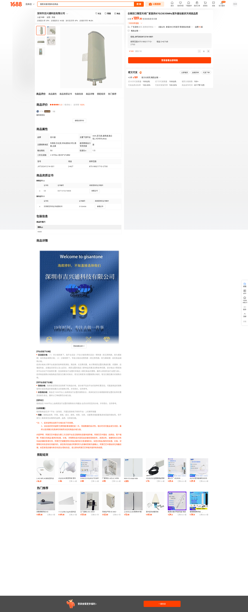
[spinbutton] (204, 51)
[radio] (50, 105)
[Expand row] (40, 191)
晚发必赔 (134, 31)
